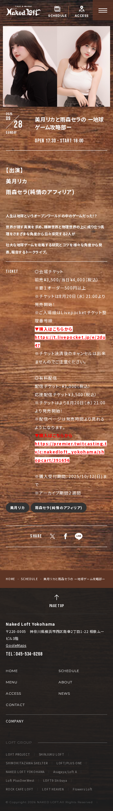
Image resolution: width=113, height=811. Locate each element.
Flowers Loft (82, 789)
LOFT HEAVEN (53, 789)
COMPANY (15, 720)
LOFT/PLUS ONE (69, 763)
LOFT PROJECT (18, 754)
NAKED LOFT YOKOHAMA (25, 771)
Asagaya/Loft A (65, 771)
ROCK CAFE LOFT (19, 789)
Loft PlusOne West (20, 780)
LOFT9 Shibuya (55, 780)
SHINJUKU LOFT (51, 754)
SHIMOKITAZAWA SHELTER (27, 763)
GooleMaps (16, 645)
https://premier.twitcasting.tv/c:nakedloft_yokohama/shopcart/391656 (71, 452)
